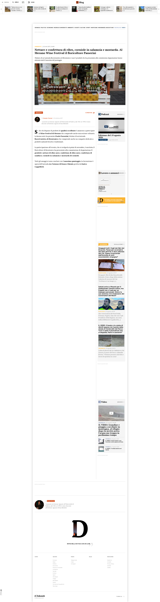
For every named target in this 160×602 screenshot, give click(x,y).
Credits (109, 567)
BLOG (90, 556)
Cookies (109, 565)
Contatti (109, 562)
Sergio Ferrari (47, 118)
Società (76, 27)
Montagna (94, 27)
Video (72, 562)
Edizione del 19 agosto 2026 (109, 136)
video (123, 27)
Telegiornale (103, 139)
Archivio (120, 114)
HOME (36, 556)
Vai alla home (118, 244)
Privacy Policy (110, 563)
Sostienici (109, 560)
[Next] (158, 9)
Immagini (73, 563)
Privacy (1, 593)
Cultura (82, 27)
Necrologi (55, 586)
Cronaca (37, 27)
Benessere (55, 580)
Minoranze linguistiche (106, 27)
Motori (54, 582)
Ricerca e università (60, 27)
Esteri (54, 562)
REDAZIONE (110, 556)
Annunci (121, 173)
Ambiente (71, 27)
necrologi (117, 27)
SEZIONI (55, 556)
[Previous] (1, 9)
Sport (88, 27)
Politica (43, 27)
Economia (50, 27)
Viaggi (54, 578)
